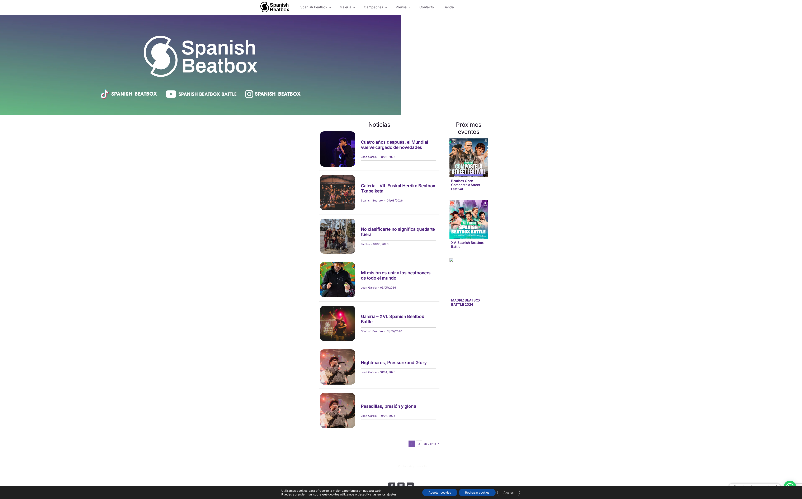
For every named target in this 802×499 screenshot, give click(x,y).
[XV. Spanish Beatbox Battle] (468, 203)
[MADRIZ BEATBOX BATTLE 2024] (468, 260)
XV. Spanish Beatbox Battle (467, 245)
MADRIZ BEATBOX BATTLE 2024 (466, 302)
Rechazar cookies (477, 492)
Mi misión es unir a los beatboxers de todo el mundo (396, 275)
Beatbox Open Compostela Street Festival (465, 185)
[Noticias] (275, 7)
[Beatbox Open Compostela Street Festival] (468, 141)
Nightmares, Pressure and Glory (394, 362)
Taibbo (365, 244)
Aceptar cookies (440, 492)
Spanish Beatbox (372, 200)
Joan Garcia (369, 156)
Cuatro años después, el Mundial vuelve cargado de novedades (394, 144)
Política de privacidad (413, 466)
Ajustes (509, 492)
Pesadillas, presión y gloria (388, 406)
